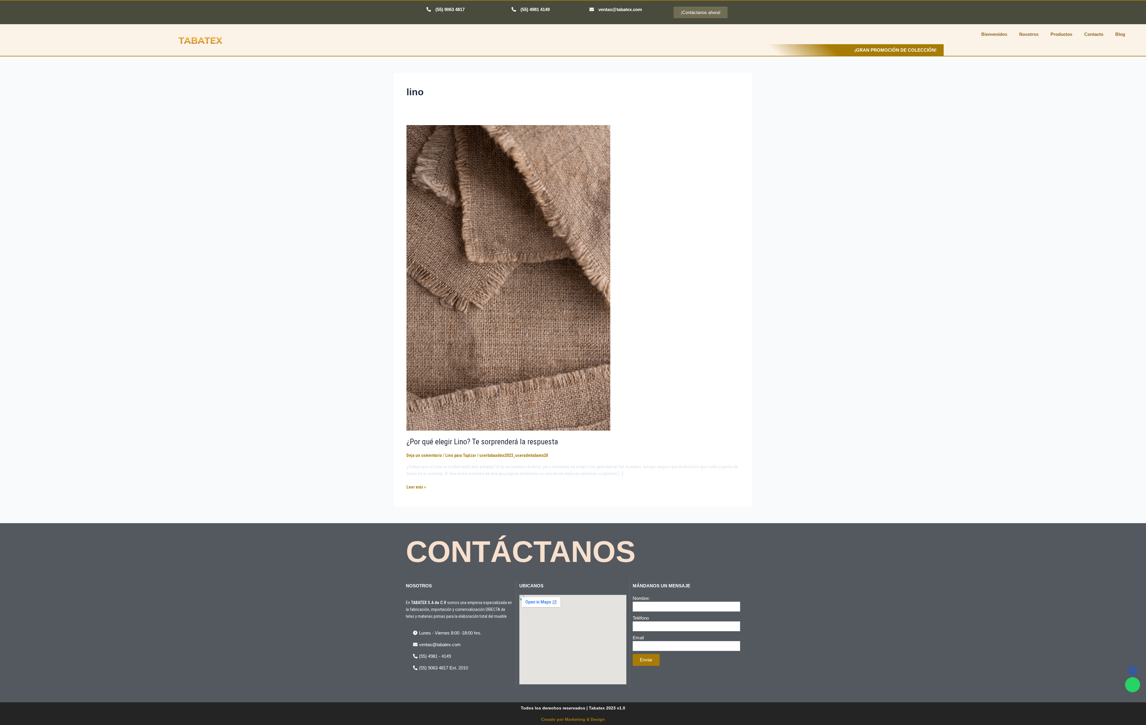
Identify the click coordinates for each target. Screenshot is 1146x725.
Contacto (1093, 34)
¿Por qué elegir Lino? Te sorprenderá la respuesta (482, 441)
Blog (1120, 34)
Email (638, 637)
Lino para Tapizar (460, 455)
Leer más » (416, 486)
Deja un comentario (424, 455)
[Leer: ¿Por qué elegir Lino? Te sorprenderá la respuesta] (508, 277)
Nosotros (1029, 34)
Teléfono (641, 617)
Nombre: (641, 598)
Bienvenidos (994, 34)
